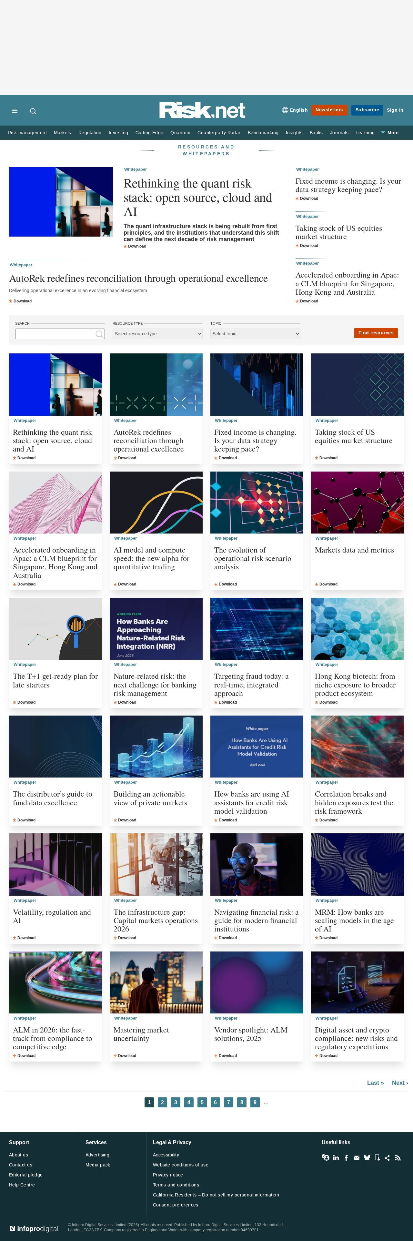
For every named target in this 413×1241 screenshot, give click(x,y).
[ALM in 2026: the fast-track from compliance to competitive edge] (55, 982)
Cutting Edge (150, 133)
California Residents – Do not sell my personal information (216, 1195)
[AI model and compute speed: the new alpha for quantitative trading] (156, 503)
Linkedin (336, 1158)
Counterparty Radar (218, 133)
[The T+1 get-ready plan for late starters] (55, 629)
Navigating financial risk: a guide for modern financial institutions (256, 920)
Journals (339, 133)
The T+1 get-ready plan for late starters (55, 680)
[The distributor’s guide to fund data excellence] (55, 747)
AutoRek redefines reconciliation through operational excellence (138, 277)
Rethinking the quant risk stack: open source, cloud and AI (198, 197)
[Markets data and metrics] (357, 503)
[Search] (33, 111)
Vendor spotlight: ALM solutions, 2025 (250, 1034)
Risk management (27, 133)
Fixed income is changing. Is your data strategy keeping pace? (348, 185)
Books (316, 133)
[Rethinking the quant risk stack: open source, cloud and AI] (61, 203)
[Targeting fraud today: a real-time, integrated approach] (256, 629)
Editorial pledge (26, 1175)
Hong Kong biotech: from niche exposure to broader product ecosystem (355, 684)
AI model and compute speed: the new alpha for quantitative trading (151, 558)
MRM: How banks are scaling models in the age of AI (354, 920)
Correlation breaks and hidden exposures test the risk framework (354, 802)
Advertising (98, 1155)
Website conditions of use (181, 1165)
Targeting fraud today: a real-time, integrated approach (251, 684)
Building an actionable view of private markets (150, 798)
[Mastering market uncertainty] (156, 982)
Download (137, 246)
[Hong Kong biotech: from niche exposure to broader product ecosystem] (357, 629)
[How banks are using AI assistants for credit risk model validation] (256, 747)
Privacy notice (168, 1175)
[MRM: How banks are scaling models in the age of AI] (357, 864)
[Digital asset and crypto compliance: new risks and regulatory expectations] (357, 982)
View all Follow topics (325, 1158)
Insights (294, 133)
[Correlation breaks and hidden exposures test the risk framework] (357, 747)
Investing (118, 133)
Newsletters (329, 110)
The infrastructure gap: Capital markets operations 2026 (156, 920)
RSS (398, 1158)
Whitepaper (135, 169)
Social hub (387, 1158)
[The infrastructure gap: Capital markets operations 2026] (156, 864)
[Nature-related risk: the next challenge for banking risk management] (156, 629)
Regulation (90, 133)
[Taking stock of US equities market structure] (357, 384)
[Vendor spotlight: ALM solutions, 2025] (256, 982)
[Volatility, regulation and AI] (55, 864)
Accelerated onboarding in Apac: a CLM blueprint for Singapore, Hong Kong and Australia (347, 283)
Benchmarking (263, 133)
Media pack (98, 1165)
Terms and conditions (176, 1185)
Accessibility (166, 1155)
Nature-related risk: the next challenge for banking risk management (155, 684)
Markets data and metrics (354, 549)
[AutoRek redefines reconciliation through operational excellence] (156, 384)
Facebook (346, 1158)
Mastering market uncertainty (141, 1034)
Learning (365, 133)
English (299, 110)
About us (18, 1155)
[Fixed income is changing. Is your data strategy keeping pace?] (256, 384)
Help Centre (22, 1185)
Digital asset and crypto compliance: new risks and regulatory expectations (356, 1038)
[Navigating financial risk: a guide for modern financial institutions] (256, 864)
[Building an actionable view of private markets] (156, 747)
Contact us (20, 1165)
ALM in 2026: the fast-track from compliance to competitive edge (52, 1038)
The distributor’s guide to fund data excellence (52, 798)
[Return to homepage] (202, 117)
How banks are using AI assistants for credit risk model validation (251, 802)
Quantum (180, 133)
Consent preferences (175, 1205)
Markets (62, 133)
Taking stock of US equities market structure (339, 232)
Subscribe (367, 110)
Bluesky (367, 1158)
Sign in (395, 110)
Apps (377, 1158)
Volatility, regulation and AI (52, 916)
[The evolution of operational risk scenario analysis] (256, 503)
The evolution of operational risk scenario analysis (252, 558)
